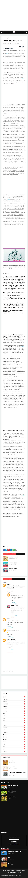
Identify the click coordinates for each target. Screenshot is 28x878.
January (14, 708)
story (7, 38)
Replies (9, 592)
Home (4, 38)
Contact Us (13, 870)
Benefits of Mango (12, 796)
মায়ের (7, 53)
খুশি (12, 83)
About (8, 870)
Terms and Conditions (12, 872)
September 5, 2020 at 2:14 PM (17, 606)
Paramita (9, 584)
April (14, 715)
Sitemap (19, 872)
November (14, 704)
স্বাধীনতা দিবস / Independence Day (14, 851)
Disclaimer (18, 870)
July (14, 723)
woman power (6, 43)
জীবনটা (9, 199)
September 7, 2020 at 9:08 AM (13, 620)
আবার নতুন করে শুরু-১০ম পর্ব (13, 562)
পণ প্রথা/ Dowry (12, 766)
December (14, 706)
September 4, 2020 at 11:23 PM (13, 585)
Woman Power (11, 875)
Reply (8, 590)
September (14, 699)
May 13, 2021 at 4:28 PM (12, 640)
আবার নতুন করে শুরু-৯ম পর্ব (13, 568)
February (14, 711)
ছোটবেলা (8, 63)
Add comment (10, 652)
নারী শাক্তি (9, 857)
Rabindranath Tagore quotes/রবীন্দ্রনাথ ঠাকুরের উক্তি (17, 773)
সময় (23, 214)
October (14, 701)
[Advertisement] (14, 15)
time (24, 495)
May (14, 718)
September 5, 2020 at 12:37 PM (17, 595)
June (14, 720)
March (14, 713)
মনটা (8, 123)
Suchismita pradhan (11, 639)
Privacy (23, 870)
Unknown (13, 594)
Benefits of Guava (12, 791)
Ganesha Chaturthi (13, 557)
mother (22, 346)
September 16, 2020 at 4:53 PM (13, 630)
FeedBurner (16, 844)
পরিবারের (22, 78)
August (14, 697)
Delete (11, 590)
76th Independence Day (13, 785)
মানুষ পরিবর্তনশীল (11, 761)
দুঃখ (22, 58)
